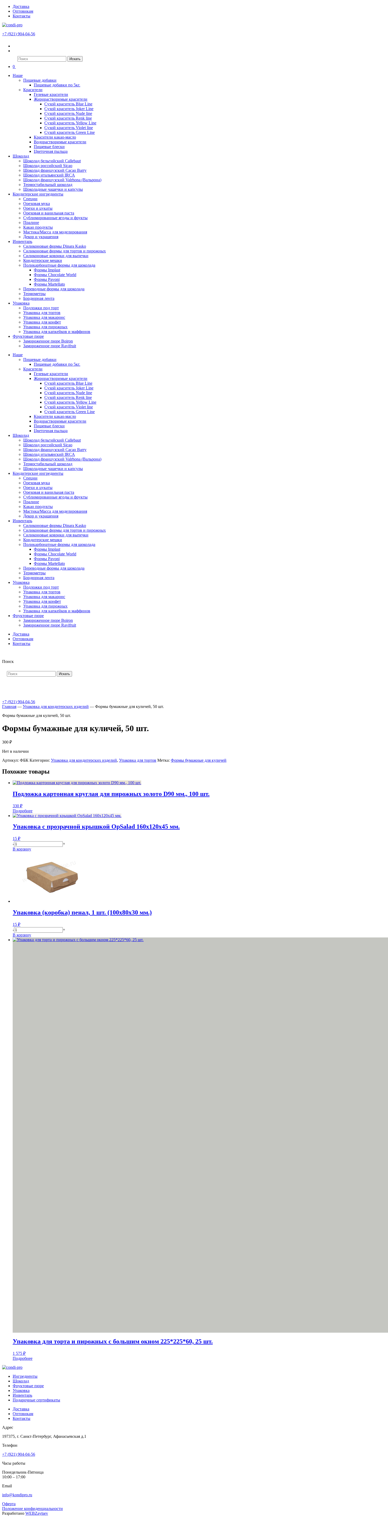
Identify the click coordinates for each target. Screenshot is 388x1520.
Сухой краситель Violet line (68, 127)
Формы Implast (47, 270)
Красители (32, 89)
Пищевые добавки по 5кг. (57, 85)
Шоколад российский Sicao (47, 165)
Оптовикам (23, 11)
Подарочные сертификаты (36, 1400)
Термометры (34, 293)
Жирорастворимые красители (60, 99)
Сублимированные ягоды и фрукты (55, 218)
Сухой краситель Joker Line (68, 108)
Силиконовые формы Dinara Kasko (54, 246)
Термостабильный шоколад (47, 184)
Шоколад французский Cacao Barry (55, 170)
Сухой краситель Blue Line (68, 104)
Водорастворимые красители (60, 142)
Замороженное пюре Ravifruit (49, 346)
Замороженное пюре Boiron (48, 341)
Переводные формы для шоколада (53, 289)
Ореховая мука (36, 203)
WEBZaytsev (36, 1513)
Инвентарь (22, 241)
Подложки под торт (41, 308)
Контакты (21, 16)
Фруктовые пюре (28, 336)
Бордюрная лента (38, 298)
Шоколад (21, 156)
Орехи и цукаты (38, 208)
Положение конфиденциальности (32, 1508)
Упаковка (21, 303)
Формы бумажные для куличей (198, 760)
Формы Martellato (49, 284)
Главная (9, 706)
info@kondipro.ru (17, 1495)
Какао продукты (38, 227)
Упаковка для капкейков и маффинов (56, 331)
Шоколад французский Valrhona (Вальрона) (62, 180)
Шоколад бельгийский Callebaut (52, 161)
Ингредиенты (25, 1376)
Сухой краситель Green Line (69, 132)
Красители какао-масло (55, 137)
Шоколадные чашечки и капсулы (53, 189)
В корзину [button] (22, 849)
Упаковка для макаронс (44, 317)
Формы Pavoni (47, 279)
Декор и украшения (40, 236)
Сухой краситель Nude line (68, 113)
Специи (30, 199)
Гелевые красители (51, 94)
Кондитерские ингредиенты (38, 194)
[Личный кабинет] (16, 46)
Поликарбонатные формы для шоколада (59, 265)
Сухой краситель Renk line (68, 118)
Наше (18, 75)
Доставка (21, 6)
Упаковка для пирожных (45, 327)
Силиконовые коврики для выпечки (55, 255)
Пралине (31, 222)
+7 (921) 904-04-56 (18, 34)
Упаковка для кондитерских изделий (56, 706)
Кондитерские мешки (42, 260)
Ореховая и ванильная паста (48, 213)
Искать (75, 59)
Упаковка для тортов (41, 312)
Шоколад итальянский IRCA (49, 175)
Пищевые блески (49, 146)
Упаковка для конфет (42, 322)
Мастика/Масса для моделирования (55, 232)
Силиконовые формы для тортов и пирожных (64, 251)
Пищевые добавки (39, 80)
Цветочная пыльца (51, 151)
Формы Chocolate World (55, 274)
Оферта (9, 1504)
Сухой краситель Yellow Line (70, 123)
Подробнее (22, 811)
